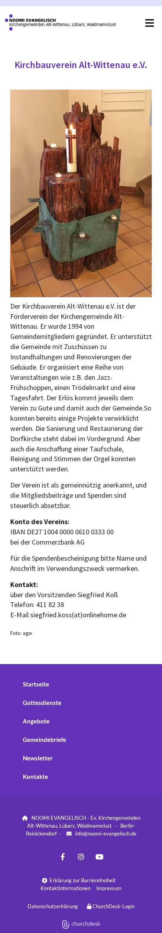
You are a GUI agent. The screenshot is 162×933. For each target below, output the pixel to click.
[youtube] (100, 857)
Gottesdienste (42, 702)
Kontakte (35, 776)
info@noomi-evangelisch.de (105, 833)
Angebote (36, 721)
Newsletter (38, 758)
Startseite (36, 684)
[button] (139, 23)
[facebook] (63, 857)
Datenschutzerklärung (53, 906)
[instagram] (81, 857)
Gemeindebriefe (44, 739)
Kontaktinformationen (65, 888)
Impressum (109, 888)
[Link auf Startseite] (62, 22)
